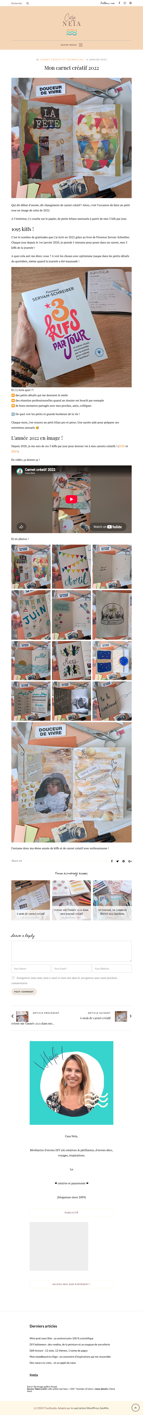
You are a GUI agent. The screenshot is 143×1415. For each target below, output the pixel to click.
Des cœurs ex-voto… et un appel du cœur (53, 1362)
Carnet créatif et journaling (62, 59)
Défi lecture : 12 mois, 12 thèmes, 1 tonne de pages (59, 1350)
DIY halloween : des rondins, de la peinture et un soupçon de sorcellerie (70, 1344)
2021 (14, 451)
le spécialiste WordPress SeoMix (90, 1408)
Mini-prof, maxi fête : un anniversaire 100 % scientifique (61, 1338)
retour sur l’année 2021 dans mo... (32, 1023)
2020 (122, 446)
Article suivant (99, 1013)
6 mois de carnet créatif (30, 913)
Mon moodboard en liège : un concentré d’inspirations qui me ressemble (70, 1356)
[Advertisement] (59, 1246)
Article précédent (46, 1013)
